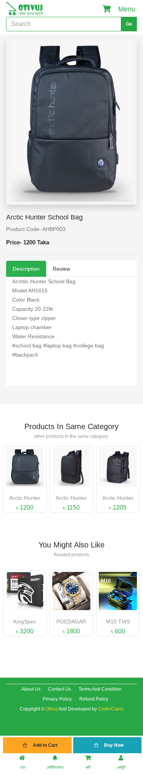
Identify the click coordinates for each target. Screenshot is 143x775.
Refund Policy (93, 699)
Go (129, 24)
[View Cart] (106, 9)
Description (26, 269)
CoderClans (110, 709)
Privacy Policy (57, 699)
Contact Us (59, 689)
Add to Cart (45, 745)
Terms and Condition (100, 689)
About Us (30, 689)
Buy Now (113, 745)
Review (61, 269)
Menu (126, 9)
